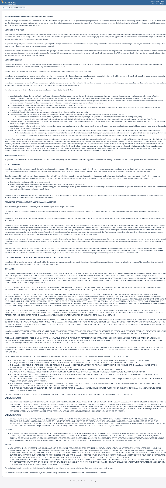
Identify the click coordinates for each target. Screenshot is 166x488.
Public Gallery (154, 1)
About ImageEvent (76, 481)
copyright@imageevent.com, (15, 171)
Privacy (93, 481)
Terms (86, 481)
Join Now (155, 4)
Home (5, 8)
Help (162, 1)
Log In (162, 4)
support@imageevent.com (101, 211)
